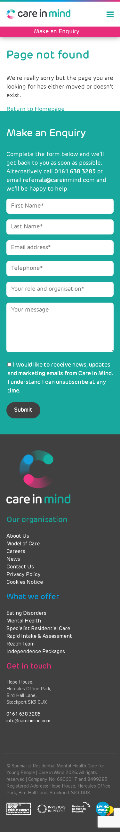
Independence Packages (35, 651)
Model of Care (23, 544)
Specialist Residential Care (38, 628)
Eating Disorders (26, 613)
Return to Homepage (35, 109)
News (13, 559)
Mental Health (23, 621)
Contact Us (20, 567)
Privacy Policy (23, 574)
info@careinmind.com (28, 721)
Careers (15, 551)
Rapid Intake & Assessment (39, 636)
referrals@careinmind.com (59, 180)
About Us (17, 536)
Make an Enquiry (56, 32)
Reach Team (20, 644)
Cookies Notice (24, 582)
